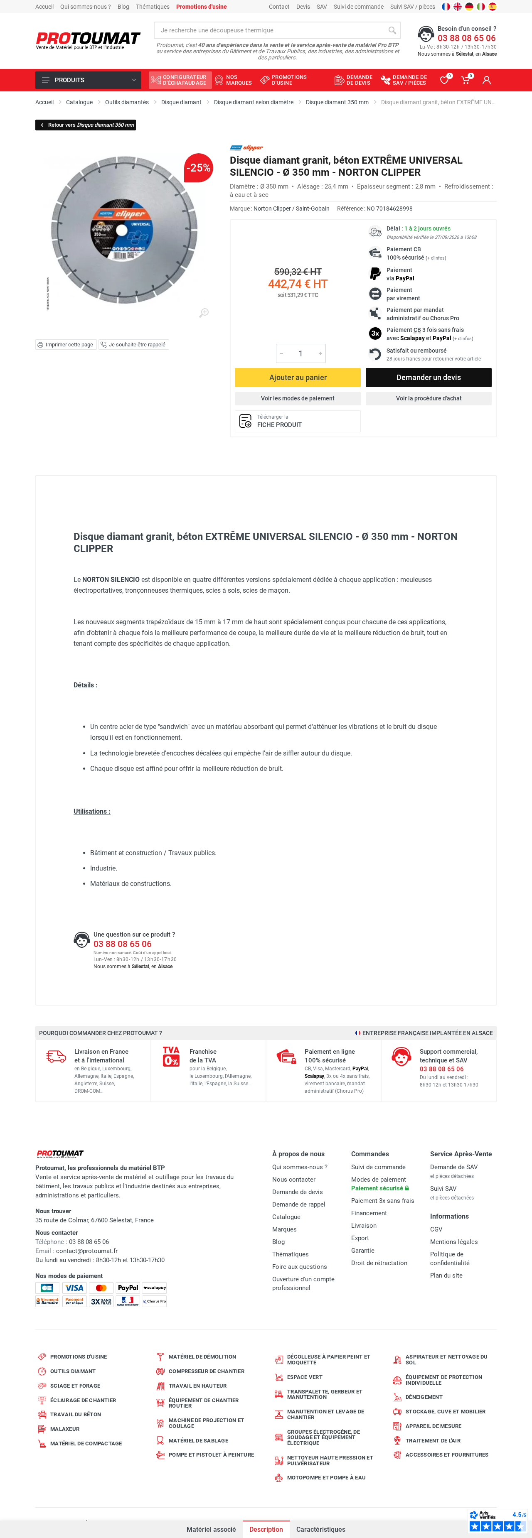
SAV (322, 7)
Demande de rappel (298, 1204)
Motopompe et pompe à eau (326, 1477)
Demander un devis (429, 377)
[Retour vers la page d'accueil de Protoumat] (88, 41)
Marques (284, 1229)
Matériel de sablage (198, 1440)
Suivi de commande (359, 7)
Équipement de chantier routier (204, 1403)
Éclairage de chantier (83, 1400)
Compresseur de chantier (206, 1371)
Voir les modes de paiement (298, 398)
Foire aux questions (299, 1267)
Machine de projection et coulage (206, 1423)
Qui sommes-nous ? (85, 7)
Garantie (362, 1250)
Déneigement (424, 1397)
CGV (436, 1229)
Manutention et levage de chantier (325, 1414)
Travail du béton (75, 1414)
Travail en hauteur (198, 1386)
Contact (279, 7)
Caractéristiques (320, 1529)
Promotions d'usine (78, 1357)
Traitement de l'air (433, 1440)
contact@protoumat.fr (87, 1251)
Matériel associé (211, 1529)
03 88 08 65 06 (467, 38)
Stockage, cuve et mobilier (446, 1411)
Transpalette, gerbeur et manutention (324, 1394)
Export (360, 1238)
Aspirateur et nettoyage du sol (447, 1360)
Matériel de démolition (202, 1357)
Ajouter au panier (298, 377)
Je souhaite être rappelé (137, 344)
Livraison (364, 1225)
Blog (123, 7)
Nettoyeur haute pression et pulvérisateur (330, 1461)
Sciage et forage (75, 1386)
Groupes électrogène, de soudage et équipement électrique (323, 1438)
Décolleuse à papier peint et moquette (328, 1360)
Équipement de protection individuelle (444, 1380)
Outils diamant (73, 1371)
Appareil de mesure (434, 1426)
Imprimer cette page (69, 344)
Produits (69, 80)
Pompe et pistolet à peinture (211, 1455)
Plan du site (446, 1275)
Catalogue (286, 1217)
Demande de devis (297, 1192)
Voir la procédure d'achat (429, 398)
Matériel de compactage (86, 1443)
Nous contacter (293, 1179)
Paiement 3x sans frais (382, 1200)
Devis (303, 7)
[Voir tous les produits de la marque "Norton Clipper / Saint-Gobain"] (247, 148)
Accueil (44, 7)
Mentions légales (454, 1242)
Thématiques (153, 7)
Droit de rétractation (379, 1263)
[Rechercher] (392, 30)
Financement (369, 1213)
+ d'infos (436, 258)
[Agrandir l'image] (203, 313)
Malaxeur (64, 1429)
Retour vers (91, 125)
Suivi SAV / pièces (412, 7)
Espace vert (305, 1377)
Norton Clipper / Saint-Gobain (292, 208)
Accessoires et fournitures (447, 1455)
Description (266, 1529)
